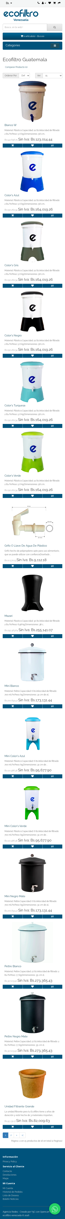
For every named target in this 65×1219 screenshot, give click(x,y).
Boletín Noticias (11, 1199)
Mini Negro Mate (15, 896)
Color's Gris (11, 265)
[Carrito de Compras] (54, 3)
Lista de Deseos (11, 1195)
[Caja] (59, 3)
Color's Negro (13, 335)
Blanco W (11, 125)
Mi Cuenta (8, 1188)
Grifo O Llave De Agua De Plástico (26, 545)
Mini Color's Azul (15, 756)
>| (22, 1135)
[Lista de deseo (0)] (49, 3)
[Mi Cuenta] (44, 3)
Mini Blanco (12, 685)
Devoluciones (9, 1175)
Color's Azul (12, 195)
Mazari (8, 615)
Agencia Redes (10, 1212)
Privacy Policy (10, 1161)
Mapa (5, 1178)
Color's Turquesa (15, 405)
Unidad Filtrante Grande (19, 1106)
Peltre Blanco (13, 966)
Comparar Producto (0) (16, 67)
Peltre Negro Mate (16, 1036)
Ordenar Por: (11, 75)
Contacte (7, 1171)
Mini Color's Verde (16, 826)
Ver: (39, 75)
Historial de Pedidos (13, 1192)
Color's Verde (13, 475)
